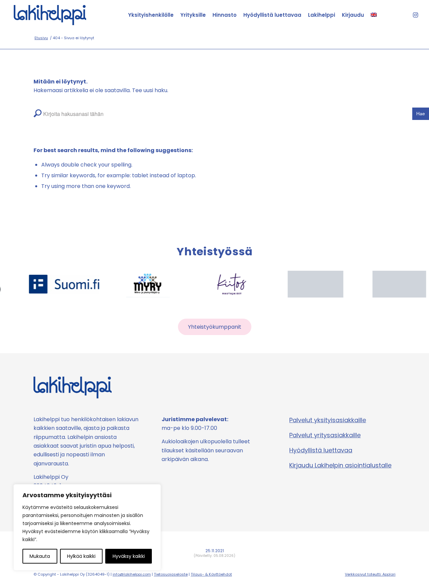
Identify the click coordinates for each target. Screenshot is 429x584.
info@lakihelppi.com (132, 574)
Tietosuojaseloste (171, 574)
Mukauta (39, 556)
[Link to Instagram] (415, 15)
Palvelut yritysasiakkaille (325, 435)
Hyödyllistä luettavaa (320, 450)
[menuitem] (151, 15)
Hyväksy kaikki (129, 556)
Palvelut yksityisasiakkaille (327, 420)
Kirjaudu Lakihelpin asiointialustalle (340, 465)
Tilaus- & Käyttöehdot (211, 574)
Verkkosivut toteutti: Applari (370, 574)
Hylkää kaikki (81, 556)
